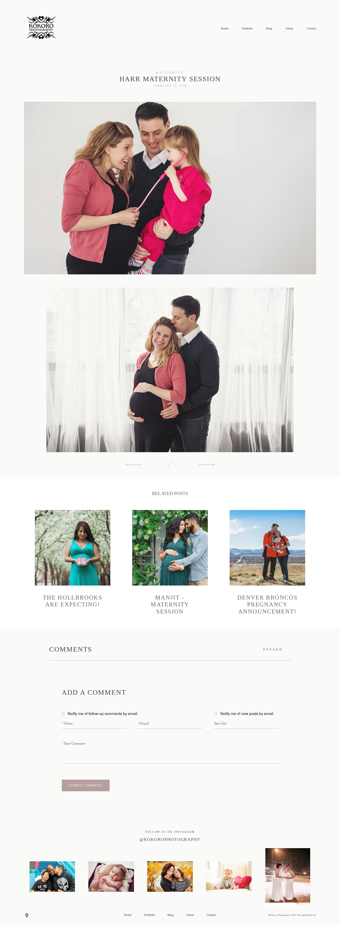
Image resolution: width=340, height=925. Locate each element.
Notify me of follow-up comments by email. (103, 713)
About (289, 28)
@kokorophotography (170, 839)
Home (225, 28)
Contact (311, 28)
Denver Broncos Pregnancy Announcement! (267, 562)
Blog (269, 28)
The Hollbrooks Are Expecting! (73, 562)
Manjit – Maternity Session (170, 562)
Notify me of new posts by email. (247, 713)
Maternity (170, 72)
